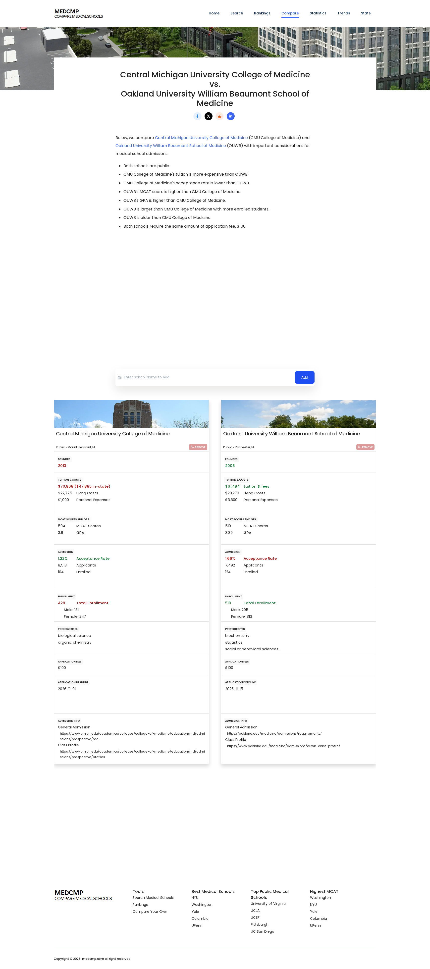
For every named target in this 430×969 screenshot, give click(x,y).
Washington (202, 904)
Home (214, 13)
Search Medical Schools (153, 897)
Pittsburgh (260, 924)
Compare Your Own (150, 911)
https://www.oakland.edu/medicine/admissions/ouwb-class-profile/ (283, 746)
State (366, 13)
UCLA (255, 910)
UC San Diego (262, 931)
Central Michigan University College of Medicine (201, 138)
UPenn (197, 925)
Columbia (200, 918)
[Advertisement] (215, 277)
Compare (290, 13)
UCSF (255, 917)
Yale (195, 911)
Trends (343, 13)
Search (236, 13)
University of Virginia (268, 903)
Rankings (262, 13)
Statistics (318, 13)
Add (304, 377)
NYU (195, 897)
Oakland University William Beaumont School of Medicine (170, 146)
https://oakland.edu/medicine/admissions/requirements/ (274, 733)
